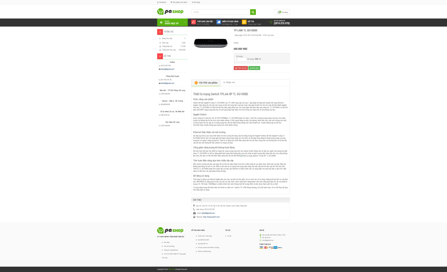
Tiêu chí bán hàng (169, 246)
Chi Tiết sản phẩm (207, 82)
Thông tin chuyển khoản (171, 250)
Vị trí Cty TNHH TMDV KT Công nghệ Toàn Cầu (174, 256)
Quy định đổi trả (202, 244)
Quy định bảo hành (203, 240)
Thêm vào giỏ (241, 68)
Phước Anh (171, 269)
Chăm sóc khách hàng (204, 251)
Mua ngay (255, 68)
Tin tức (229, 236)
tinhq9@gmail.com (167, 69)
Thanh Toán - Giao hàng (205, 236)
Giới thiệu (167, 242)
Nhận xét (230, 82)
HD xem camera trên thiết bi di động (208, 247)
